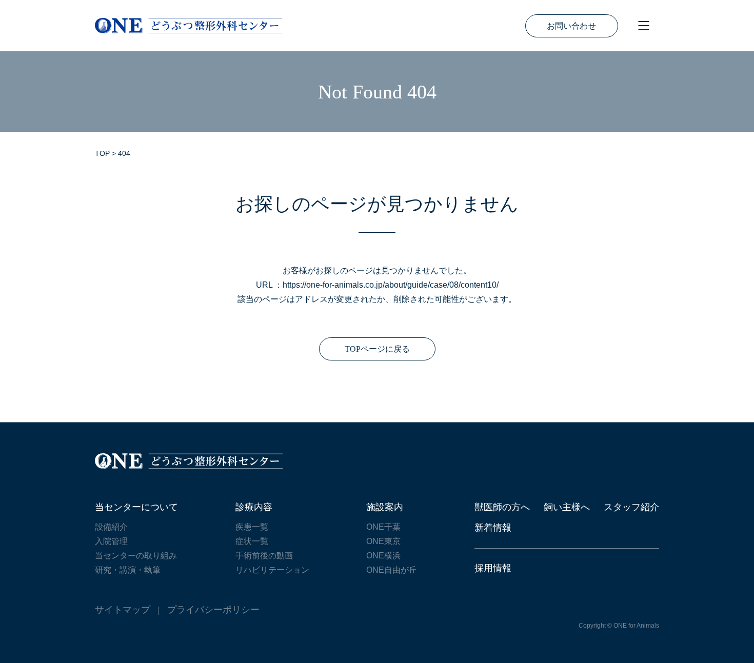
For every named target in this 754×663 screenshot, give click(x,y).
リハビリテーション (272, 570)
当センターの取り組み (136, 555)
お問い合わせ (571, 26)
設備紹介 (111, 527)
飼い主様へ (567, 507)
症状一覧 (251, 541)
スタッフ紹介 (631, 507)
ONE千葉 (383, 527)
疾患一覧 (251, 527)
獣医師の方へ (502, 507)
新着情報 (492, 528)
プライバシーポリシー (213, 610)
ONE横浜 (383, 555)
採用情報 (492, 568)
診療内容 (253, 507)
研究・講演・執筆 (128, 570)
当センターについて (136, 507)
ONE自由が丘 (391, 570)
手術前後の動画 (264, 555)
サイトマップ (122, 610)
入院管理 (111, 541)
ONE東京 (383, 541)
